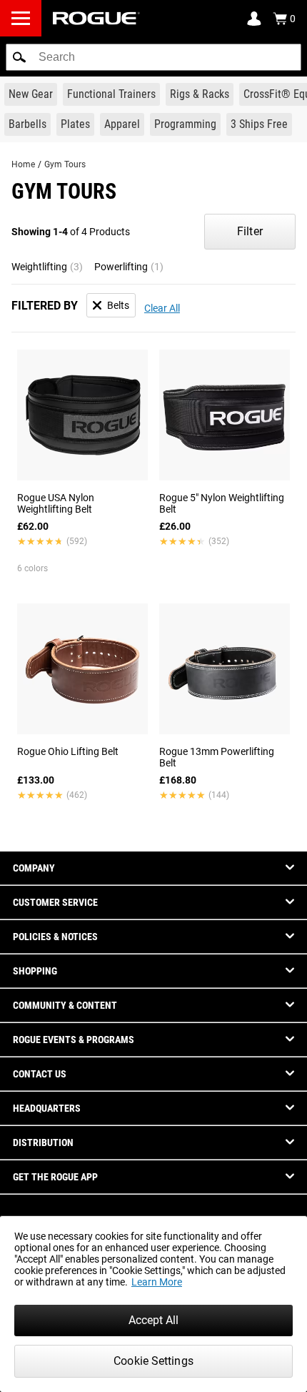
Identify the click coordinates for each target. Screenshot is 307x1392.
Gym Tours (65, 164)
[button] (19, 57)
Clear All (162, 308)
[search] (153, 57)
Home (23, 164)
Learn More (156, 1282)
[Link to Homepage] (96, 18)
